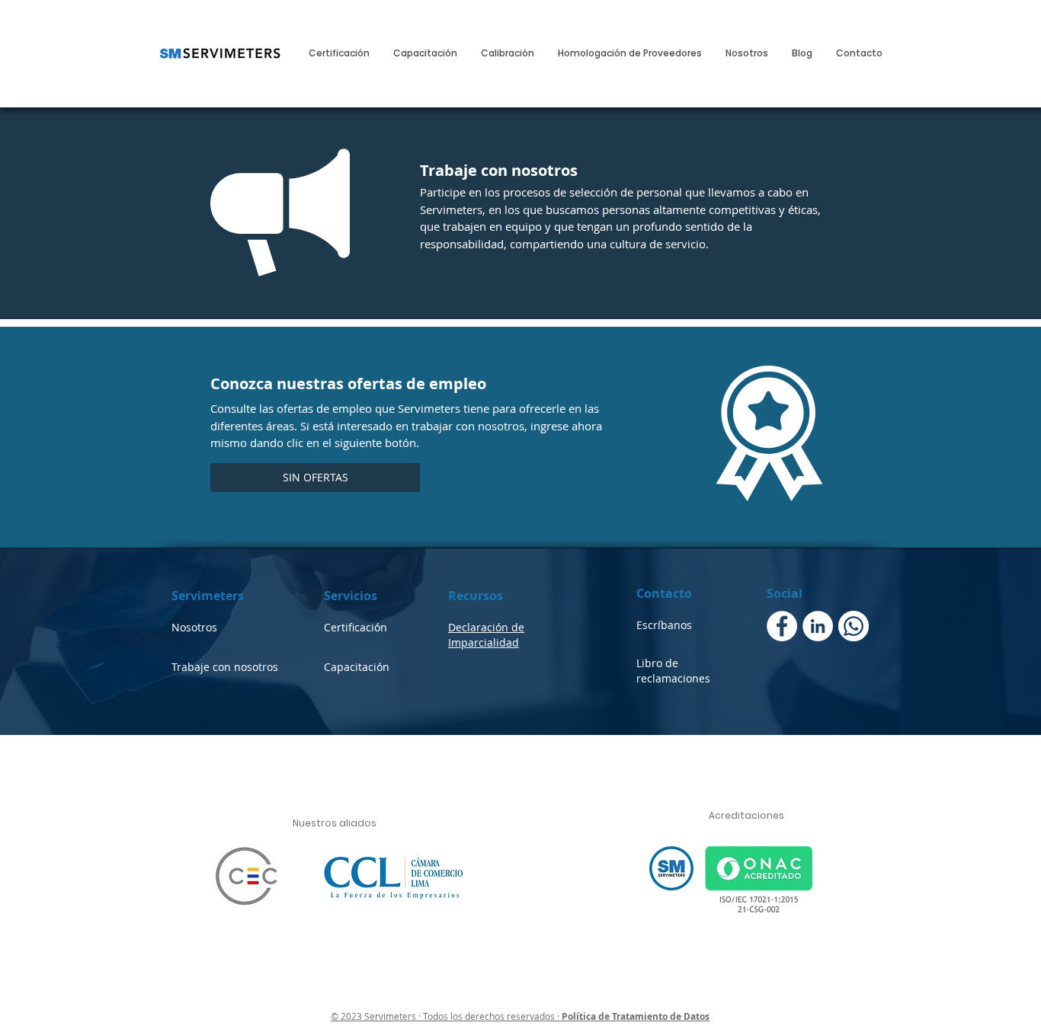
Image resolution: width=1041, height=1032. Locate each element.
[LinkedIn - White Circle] (817, 626)
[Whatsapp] (853, 626)
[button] (315, 477)
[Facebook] (782, 626)
